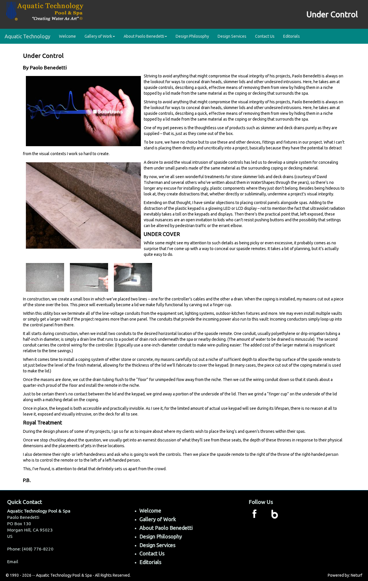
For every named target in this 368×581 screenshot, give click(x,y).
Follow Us (261, 502)
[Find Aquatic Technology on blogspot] (274, 513)
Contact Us (265, 36)
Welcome (67, 36)
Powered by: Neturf (345, 575)
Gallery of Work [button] (98, 36)
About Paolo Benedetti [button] (144, 36)
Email (12, 561)
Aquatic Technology (27, 36)
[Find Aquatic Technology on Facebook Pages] (254, 513)
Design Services (232, 36)
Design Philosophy (192, 36)
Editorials (291, 36)
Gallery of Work (157, 519)
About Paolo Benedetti (166, 528)
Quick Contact (24, 502)
